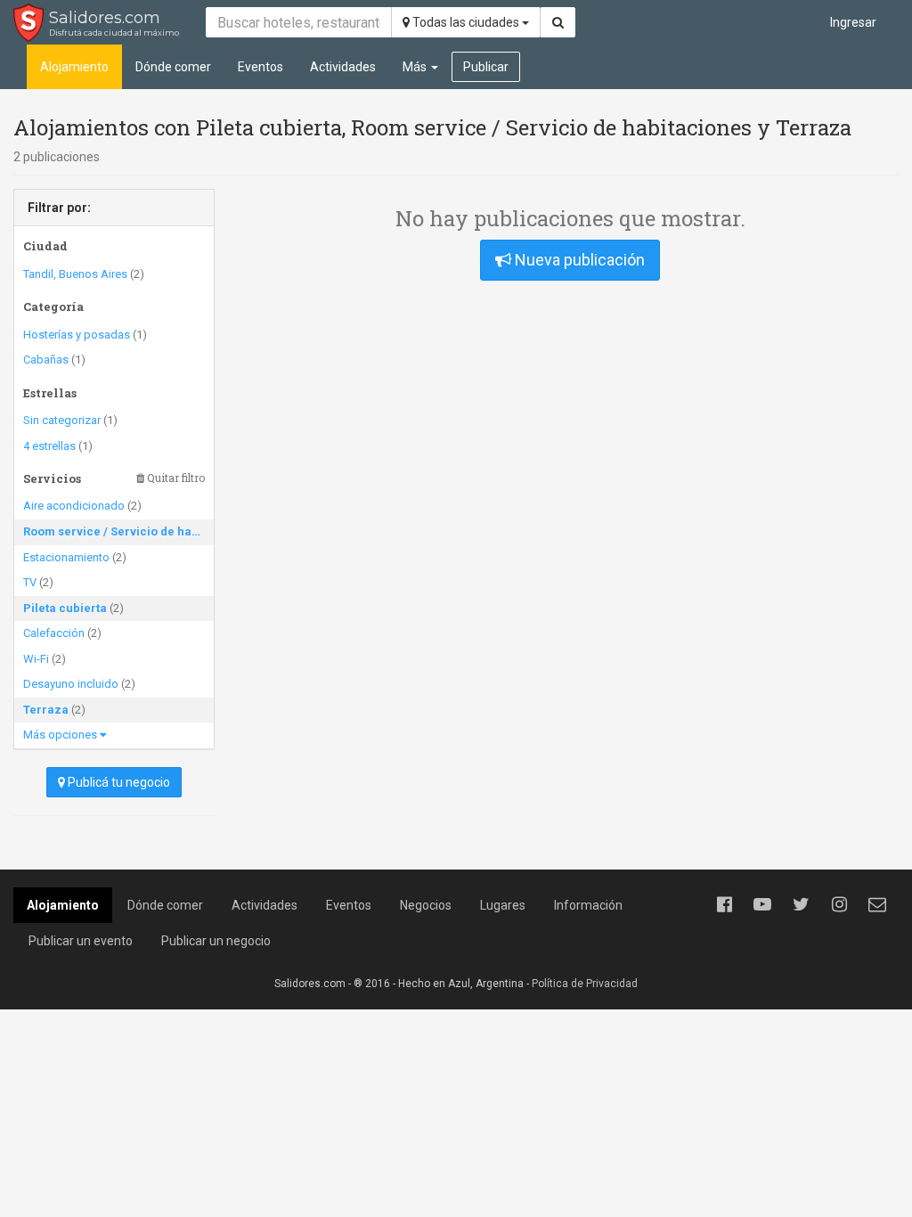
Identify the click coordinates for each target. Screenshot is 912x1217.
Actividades (343, 67)
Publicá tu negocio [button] (117, 782)
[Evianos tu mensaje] (877, 904)
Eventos (260, 67)
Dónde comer (173, 67)
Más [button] (416, 67)
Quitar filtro (174, 478)
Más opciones (61, 734)
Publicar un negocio (216, 941)
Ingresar (853, 22)
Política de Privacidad (585, 983)
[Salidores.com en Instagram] (839, 904)
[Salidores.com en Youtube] (762, 904)
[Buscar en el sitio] (558, 22)
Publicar (486, 67)
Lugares (502, 905)
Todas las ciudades (466, 22)
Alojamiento (74, 67)
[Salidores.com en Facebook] (724, 904)
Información (588, 905)
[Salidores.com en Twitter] (801, 904)
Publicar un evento (80, 941)
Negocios (426, 905)
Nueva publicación (578, 259)
